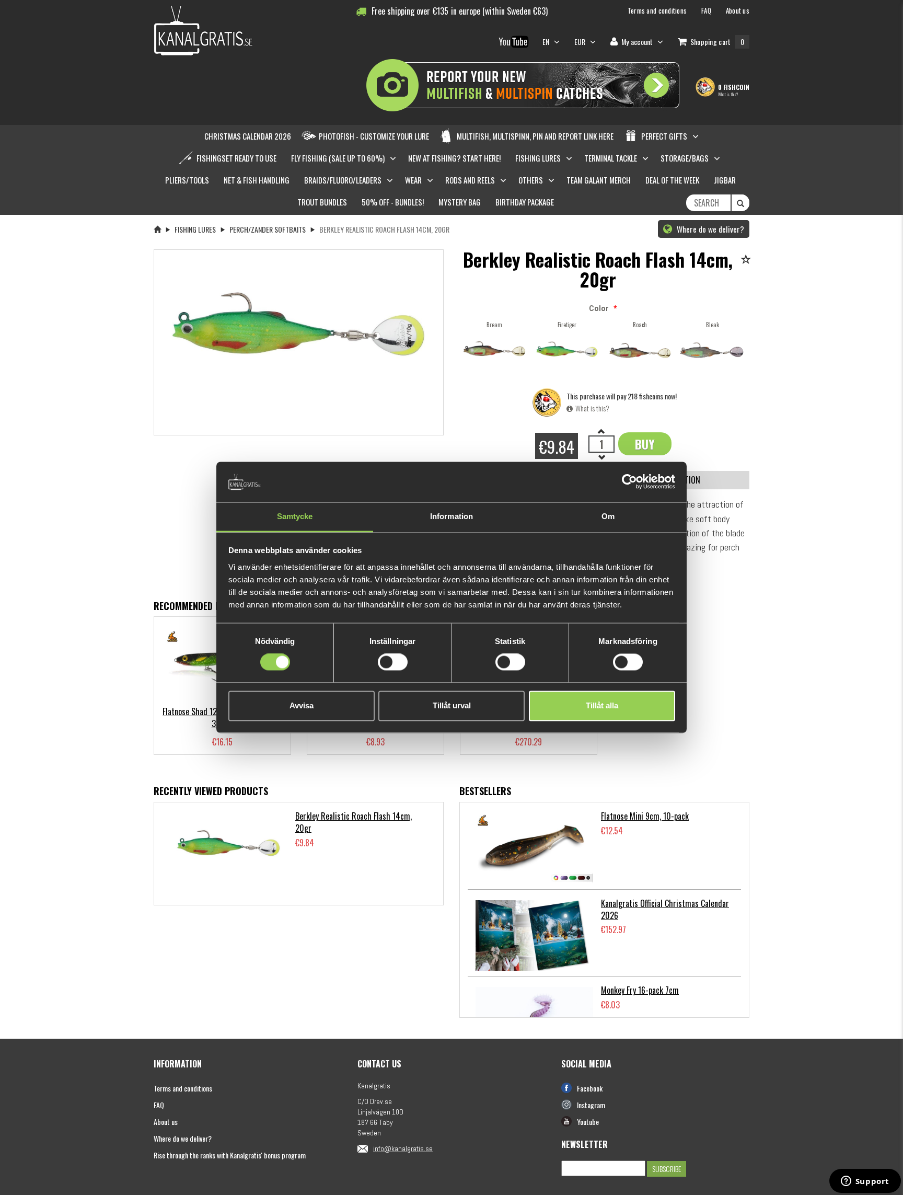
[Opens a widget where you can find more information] (865, 1182)
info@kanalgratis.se (403, 1148)
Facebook (590, 1088)
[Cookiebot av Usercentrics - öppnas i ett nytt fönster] (629, 482)
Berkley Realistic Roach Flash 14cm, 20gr (353, 822)
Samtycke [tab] (295, 516)
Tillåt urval (452, 705)
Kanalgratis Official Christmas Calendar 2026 (665, 909)
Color (599, 308)
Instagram (591, 1104)
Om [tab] (608, 516)
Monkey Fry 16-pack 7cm (640, 990)
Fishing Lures (195, 229)
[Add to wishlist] (747, 260)
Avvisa (302, 705)
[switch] (393, 662)
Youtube (588, 1121)
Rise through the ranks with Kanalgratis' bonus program (230, 1155)
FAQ (159, 1104)
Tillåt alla (602, 705)
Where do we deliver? (709, 229)
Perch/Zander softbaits (267, 229)
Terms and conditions (183, 1088)
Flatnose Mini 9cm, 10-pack (645, 816)
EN (546, 41)
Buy (645, 443)
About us (166, 1121)
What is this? (728, 94)
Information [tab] (451, 516)
